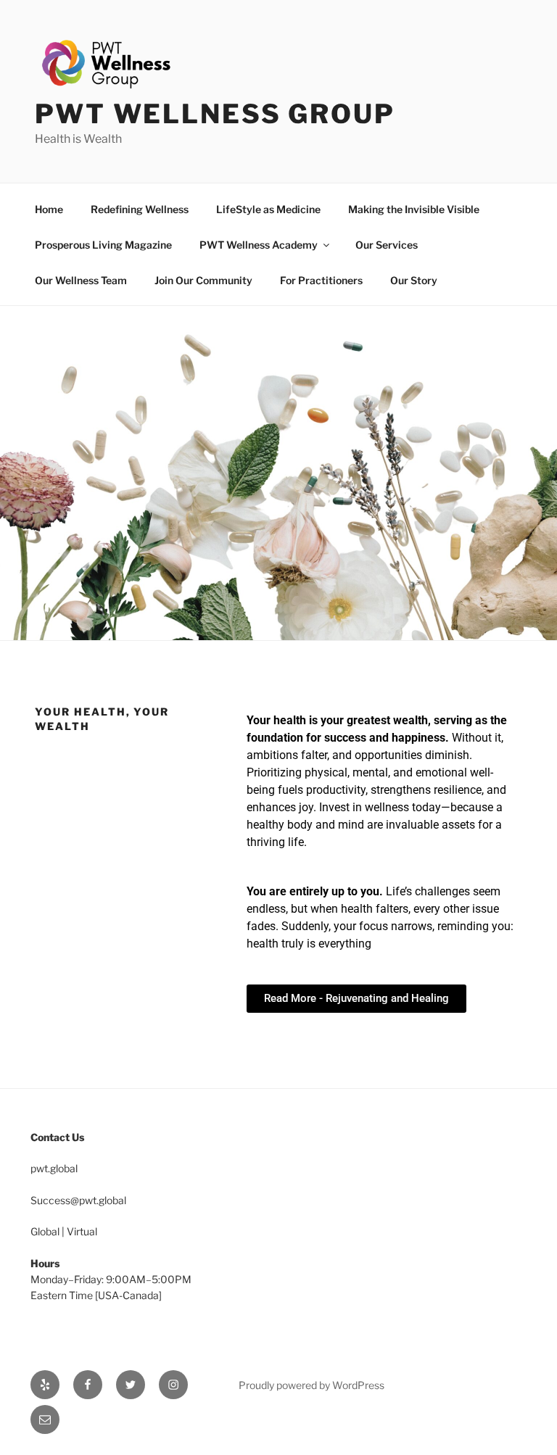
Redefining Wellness (140, 209)
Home (49, 209)
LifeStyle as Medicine (268, 209)
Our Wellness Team (81, 280)
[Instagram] (173, 1384)
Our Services (386, 245)
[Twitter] (130, 1384)
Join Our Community (203, 280)
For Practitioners (321, 280)
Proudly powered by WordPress (311, 1385)
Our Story (413, 280)
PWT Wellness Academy (258, 245)
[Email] (44, 1419)
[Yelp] (44, 1384)
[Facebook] (87, 1384)
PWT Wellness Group (215, 114)
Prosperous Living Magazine (103, 245)
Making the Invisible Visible (413, 209)
